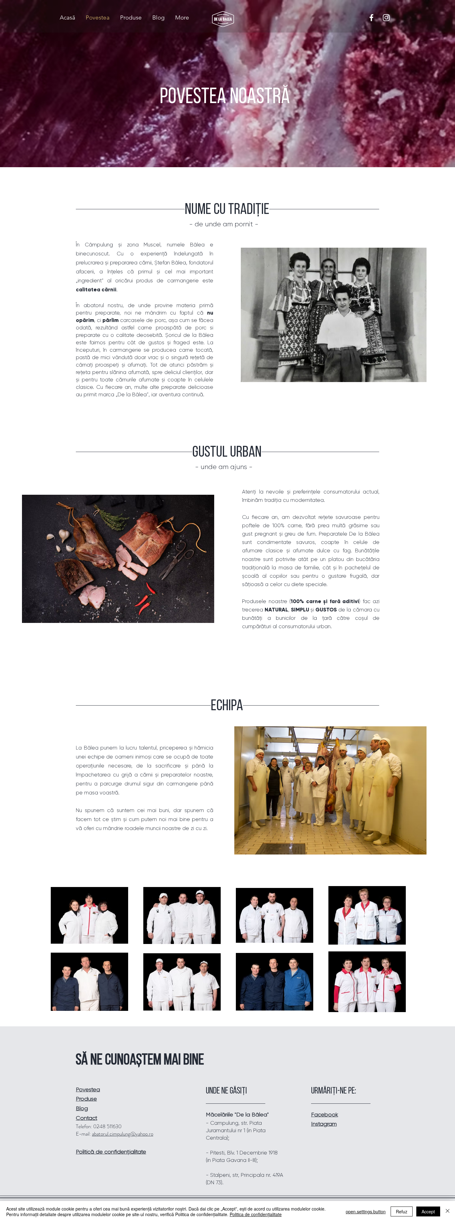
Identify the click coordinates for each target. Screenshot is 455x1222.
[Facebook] (371, 17)
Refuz (401, 1211)
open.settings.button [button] (366, 1211)
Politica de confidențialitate (256, 1214)
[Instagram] (386, 17)
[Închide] (447, 1211)
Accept (428, 1211)
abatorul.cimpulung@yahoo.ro (122, 1133)
